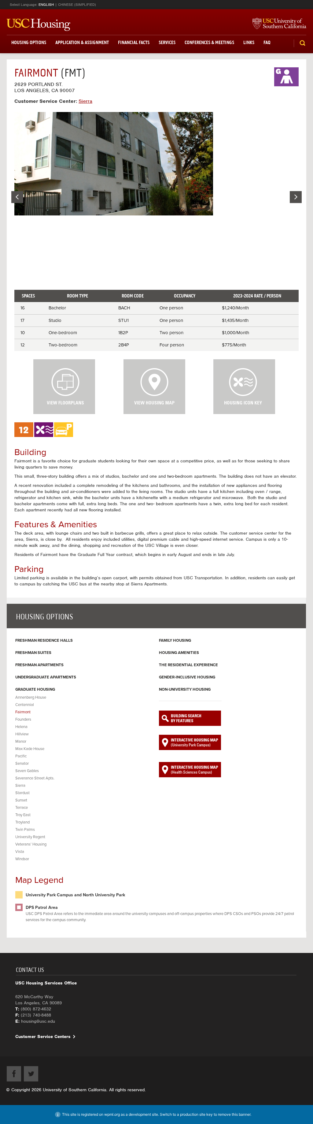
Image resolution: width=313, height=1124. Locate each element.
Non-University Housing (185, 689)
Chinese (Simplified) (77, 4)
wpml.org (112, 1114)
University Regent (30, 837)
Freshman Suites (33, 652)
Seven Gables (27, 770)
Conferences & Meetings (209, 42)
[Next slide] (296, 197)
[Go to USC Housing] (38, 25)
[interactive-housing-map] (190, 742)
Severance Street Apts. (34, 778)
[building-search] (190, 718)
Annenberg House (30, 697)
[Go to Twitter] (31, 1073)
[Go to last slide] (17, 197)
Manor (20, 741)
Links (248, 42)
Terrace (21, 807)
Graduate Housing (35, 689)
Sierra (20, 785)
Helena (21, 726)
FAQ (267, 42)
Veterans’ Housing (30, 844)
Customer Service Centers (43, 1036)
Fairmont (23, 712)
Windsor (22, 859)
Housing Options (28, 42)
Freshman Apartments (39, 665)
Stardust (22, 792)
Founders (23, 719)
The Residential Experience (188, 665)
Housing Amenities (179, 652)
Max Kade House (29, 748)
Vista (19, 851)
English (46, 4)
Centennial (24, 704)
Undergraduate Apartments (45, 677)
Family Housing (175, 640)
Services (167, 42)
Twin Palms (25, 829)
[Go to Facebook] (14, 1073)
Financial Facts (133, 42)
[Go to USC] (276, 24)
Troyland (22, 822)
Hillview (22, 734)
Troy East (23, 814)
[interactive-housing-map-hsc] (190, 769)
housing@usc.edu (38, 1021)
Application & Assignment (82, 42)
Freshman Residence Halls (44, 640)
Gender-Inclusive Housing (187, 677)
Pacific (21, 756)
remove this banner (234, 1114)
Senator (22, 763)
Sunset (21, 800)
